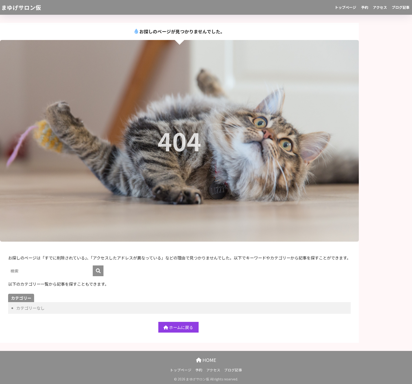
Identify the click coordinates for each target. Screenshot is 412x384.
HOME (208, 359)
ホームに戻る (180, 327)
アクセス (380, 7)
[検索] (98, 270)
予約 (364, 7)
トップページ (345, 7)
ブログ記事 (401, 7)
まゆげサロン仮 (21, 7)
